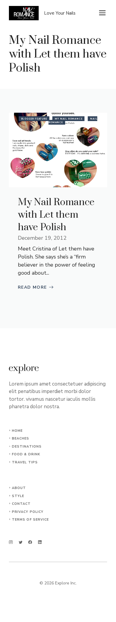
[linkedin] (40, 542)
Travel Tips (25, 462)
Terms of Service (30, 519)
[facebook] (30, 542)
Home (17, 430)
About (19, 488)
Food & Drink (26, 454)
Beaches (20, 438)
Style (18, 496)
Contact (21, 504)
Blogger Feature (34, 118)
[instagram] (11, 542)
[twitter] (21, 542)
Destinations (27, 446)
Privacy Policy (27, 512)
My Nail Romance (68, 118)
